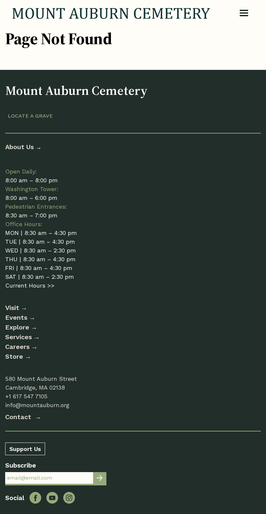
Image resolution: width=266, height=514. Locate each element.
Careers (17, 347)
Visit (12, 308)
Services (18, 337)
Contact (19, 417)
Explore (17, 327)
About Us (20, 147)
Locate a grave (30, 116)
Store (14, 356)
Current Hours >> (29, 285)
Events (16, 317)
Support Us (25, 448)
